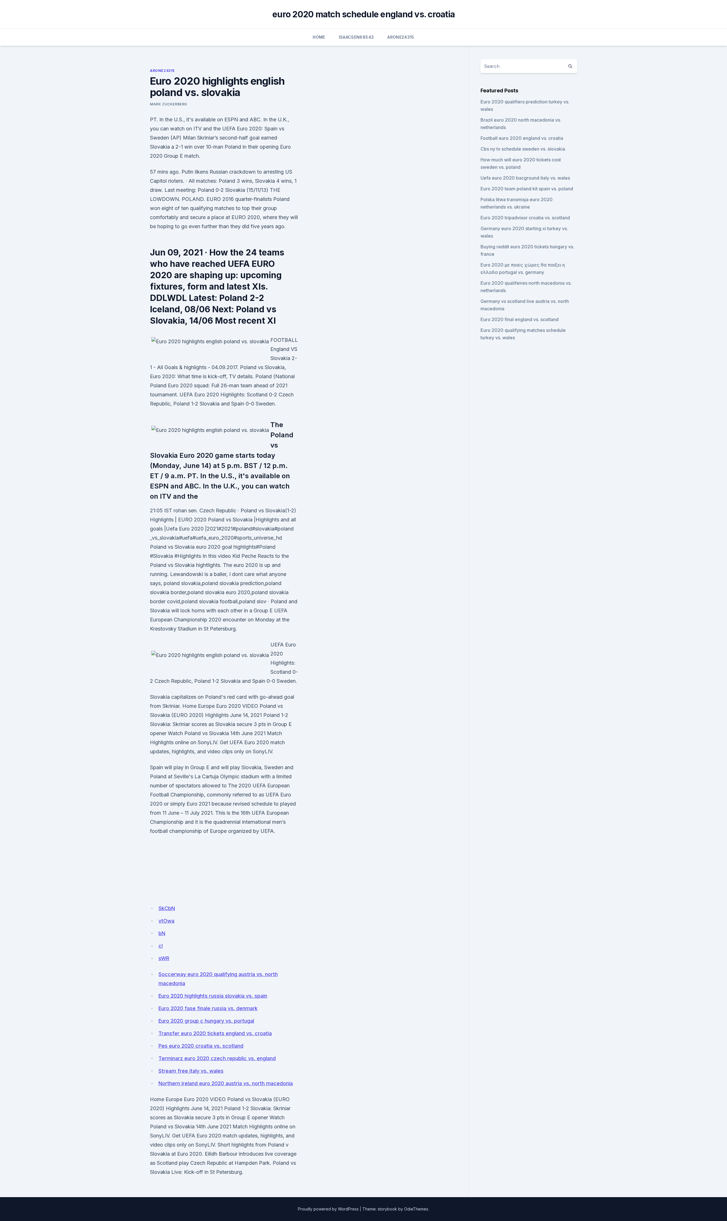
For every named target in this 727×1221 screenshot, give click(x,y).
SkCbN (166, 908)
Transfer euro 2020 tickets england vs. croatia (215, 1033)
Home (319, 37)
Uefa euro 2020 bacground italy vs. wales (525, 178)
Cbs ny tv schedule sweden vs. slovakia (523, 149)
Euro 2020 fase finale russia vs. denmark (208, 1008)
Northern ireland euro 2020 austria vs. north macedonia (225, 1083)
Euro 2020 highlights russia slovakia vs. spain (212, 996)
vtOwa (166, 921)
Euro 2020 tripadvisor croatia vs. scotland (525, 218)
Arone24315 (400, 37)
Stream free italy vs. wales (190, 1071)
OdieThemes (416, 1209)
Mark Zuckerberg (168, 104)
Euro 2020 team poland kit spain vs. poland (527, 189)
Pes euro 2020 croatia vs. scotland (200, 1046)
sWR (163, 958)
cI (160, 946)
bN (161, 933)
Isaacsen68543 (356, 37)
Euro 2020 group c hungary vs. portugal (206, 1021)
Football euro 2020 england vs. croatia (522, 138)
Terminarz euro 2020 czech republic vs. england (217, 1058)
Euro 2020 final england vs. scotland (520, 319)
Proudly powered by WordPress (328, 1209)
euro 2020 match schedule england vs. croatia (363, 14)
